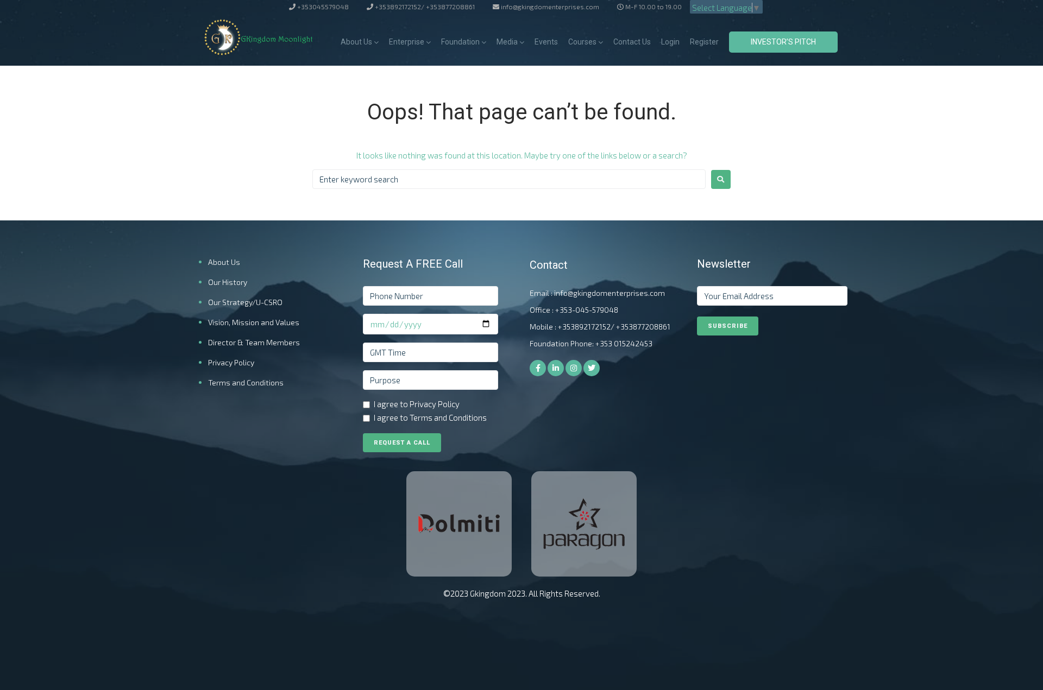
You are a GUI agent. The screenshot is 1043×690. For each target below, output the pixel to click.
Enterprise (406, 41)
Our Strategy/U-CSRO (245, 302)
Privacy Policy (231, 362)
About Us (356, 41)
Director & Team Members (254, 342)
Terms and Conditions (246, 382)
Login (670, 41)
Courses (582, 41)
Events (546, 41)
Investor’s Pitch (783, 41)
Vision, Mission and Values (253, 322)
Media (507, 41)
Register (704, 41)
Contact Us (632, 41)
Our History (227, 282)
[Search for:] (509, 179)
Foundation (460, 41)
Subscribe (727, 326)
